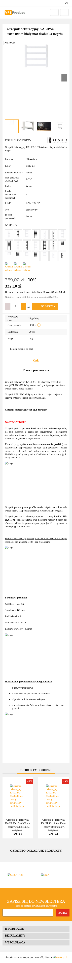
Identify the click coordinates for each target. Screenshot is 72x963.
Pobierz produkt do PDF (21, 349)
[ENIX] (52, 875)
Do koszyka (48, 306)
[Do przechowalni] (63, 306)
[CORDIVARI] (19, 875)
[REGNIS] (57, 140)
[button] (36, 929)
